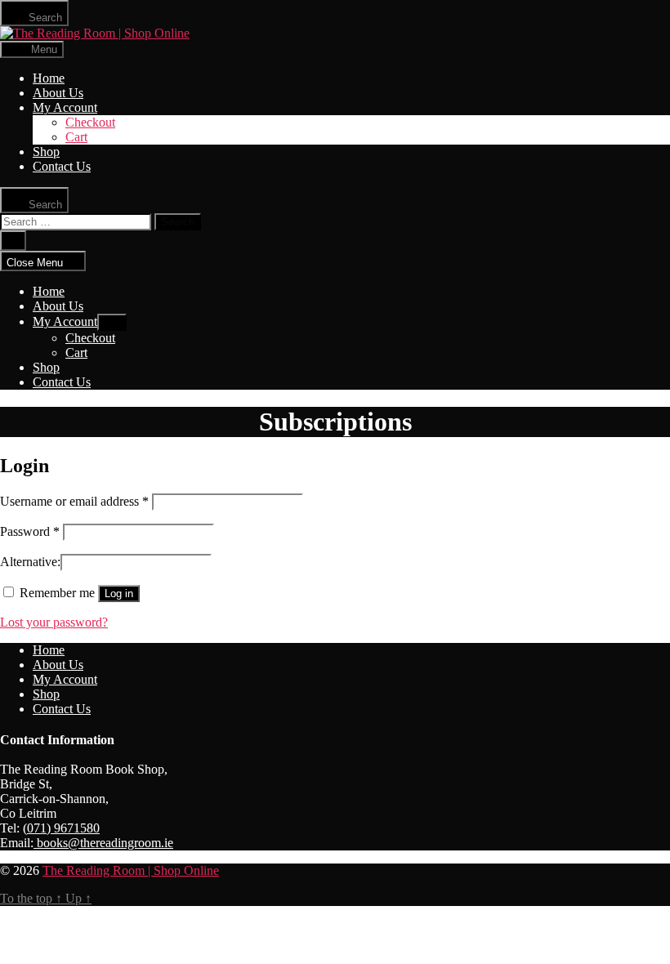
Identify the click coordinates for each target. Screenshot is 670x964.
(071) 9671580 (61, 828)
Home (49, 78)
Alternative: (30, 562)
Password (30, 531)
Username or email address (74, 501)
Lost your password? (54, 622)
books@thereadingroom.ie (103, 843)
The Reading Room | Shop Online (130, 870)
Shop (46, 151)
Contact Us (62, 166)
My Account (65, 107)
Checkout (90, 122)
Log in (119, 593)
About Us (58, 93)
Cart (76, 137)
